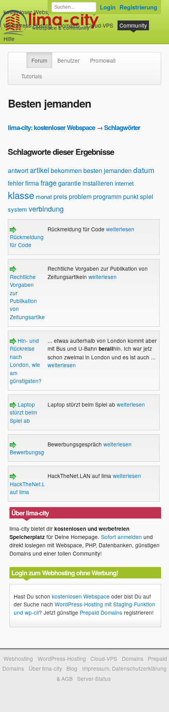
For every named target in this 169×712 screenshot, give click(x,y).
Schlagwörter (122, 127)
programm (107, 196)
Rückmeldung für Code (27, 241)
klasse (21, 195)
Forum (39, 60)
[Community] (21, 56)
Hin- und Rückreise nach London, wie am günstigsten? (26, 360)
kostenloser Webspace (32, 12)
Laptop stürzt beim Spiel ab (23, 412)
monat (44, 196)
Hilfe (9, 39)
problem (80, 196)
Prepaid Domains (101, 612)
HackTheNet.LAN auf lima (31, 488)
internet (124, 183)
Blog (71, 668)
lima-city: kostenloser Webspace (51, 127)
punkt (130, 196)
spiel (146, 196)
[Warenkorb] (21, 35)
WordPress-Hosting (28, 25)
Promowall (103, 60)
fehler (16, 183)
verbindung (46, 208)
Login (108, 7)
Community (133, 25)
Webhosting (18, 658)
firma (32, 183)
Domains (69, 25)
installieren (98, 183)
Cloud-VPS (99, 25)
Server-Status (94, 678)
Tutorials (31, 76)
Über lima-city (45, 668)
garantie (69, 183)
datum (143, 169)
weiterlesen (120, 229)
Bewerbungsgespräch (37, 452)
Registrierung (138, 7)
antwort (18, 170)
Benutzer (68, 60)
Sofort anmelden (121, 537)
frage (48, 182)
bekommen (66, 170)
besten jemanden (107, 170)
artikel (39, 170)
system (17, 209)
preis (60, 196)
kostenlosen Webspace (81, 596)
